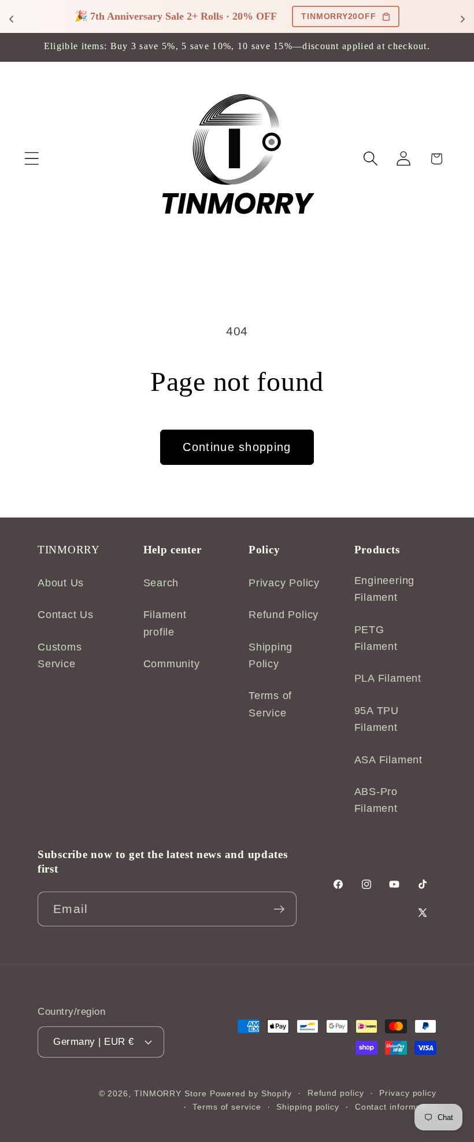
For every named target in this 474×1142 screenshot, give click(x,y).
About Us (61, 583)
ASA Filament (388, 760)
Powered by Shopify (251, 1093)
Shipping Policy (270, 655)
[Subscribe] (278, 909)
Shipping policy (307, 1106)
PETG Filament (376, 638)
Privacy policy (407, 1092)
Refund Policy (284, 614)
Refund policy (336, 1092)
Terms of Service (270, 704)
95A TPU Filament (376, 719)
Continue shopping (237, 447)
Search (161, 583)
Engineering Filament (384, 589)
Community (171, 664)
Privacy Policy (284, 583)
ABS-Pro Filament (376, 800)
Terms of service (226, 1106)
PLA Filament (387, 678)
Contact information (395, 1106)
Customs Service (60, 655)
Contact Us (66, 614)
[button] (31, 158)
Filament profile (165, 623)
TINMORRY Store (170, 1093)
